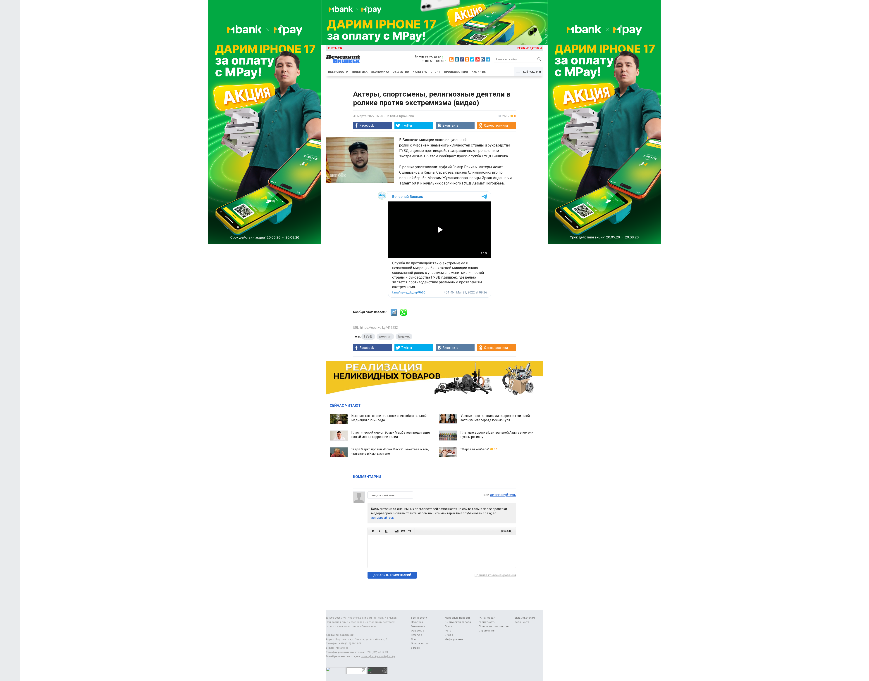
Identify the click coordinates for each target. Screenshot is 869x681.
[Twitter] (472, 59)
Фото (448, 630)
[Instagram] (483, 59)
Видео (449, 635)
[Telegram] (488, 59)
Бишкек (404, 336)
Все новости (338, 71)
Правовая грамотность (494, 626)
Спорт (435, 71)
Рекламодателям (529, 48)
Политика (360, 71)
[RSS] (451, 59)
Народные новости (457, 617)
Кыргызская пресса (458, 622)
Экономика (380, 71)
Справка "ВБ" (487, 630)
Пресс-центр (521, 622)
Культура (420, 71)
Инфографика (454, 639)
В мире (415, 647)
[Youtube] (477, 59)
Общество (401, 71)
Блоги (448, 626)
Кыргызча (335, 48)
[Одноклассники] (467, 59)
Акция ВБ (479, 71)
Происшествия (456, 71)
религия (385, 336)
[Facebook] (462, 59)
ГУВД (368, 336)
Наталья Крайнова (400, 116)
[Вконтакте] (457, 59)
